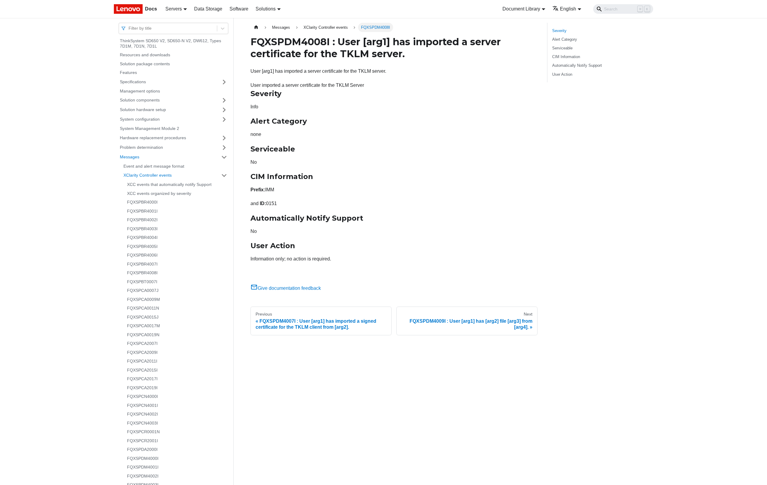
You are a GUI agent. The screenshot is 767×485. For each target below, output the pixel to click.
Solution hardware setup (143, 109)
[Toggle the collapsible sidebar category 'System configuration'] (224, 119)
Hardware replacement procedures (153, 137)
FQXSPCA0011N (143, 308)
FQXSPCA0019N (143, 334)
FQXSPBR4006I (142, 255)
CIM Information (566, 56)
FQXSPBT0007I (142, 281)
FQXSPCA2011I (142, 361)
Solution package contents (145, 63)
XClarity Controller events (147, 175)
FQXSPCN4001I (142, 405)
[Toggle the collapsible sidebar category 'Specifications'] (224, 82)
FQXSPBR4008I (142, 272)
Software (239, 8)
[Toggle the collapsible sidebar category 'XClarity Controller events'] (224, 175)
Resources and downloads (145, 54)
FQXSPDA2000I (142, 449)
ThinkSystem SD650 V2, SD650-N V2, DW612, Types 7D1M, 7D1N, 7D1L (170, 43)
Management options (140, 91)
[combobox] (129, 28)
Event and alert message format (153, 166)
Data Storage (208, 8)
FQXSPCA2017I (142, 378)
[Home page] (256, 27)
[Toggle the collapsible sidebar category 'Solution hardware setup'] (224, 110)
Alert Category (564, 39)
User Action (562, 74)
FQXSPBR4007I (142, 264)
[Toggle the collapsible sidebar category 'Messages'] (224, 157)
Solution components (140, 100)
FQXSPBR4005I (142, 246)
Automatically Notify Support (577, 65)
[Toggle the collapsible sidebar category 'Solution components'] (224, 100)
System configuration (140, 119)
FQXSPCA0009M (143, 299)
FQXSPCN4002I (142, 414)
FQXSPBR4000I (142, 202)
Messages (129, 156)
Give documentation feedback (289, 288)
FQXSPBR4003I (142, 228)
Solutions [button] (266, 8)
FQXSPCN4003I (142, 423)
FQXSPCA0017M (143, 325)
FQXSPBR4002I (142, 219)
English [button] (568, 8)
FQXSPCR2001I (142, 440)
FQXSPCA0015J (142, 317)
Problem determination (141, 147)
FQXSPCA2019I (142, 387)
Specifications (133, 81)
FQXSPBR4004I (142, 237)
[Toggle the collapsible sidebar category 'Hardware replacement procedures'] (224, 138)
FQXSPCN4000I (142, 396)
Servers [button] (173, 8)
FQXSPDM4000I (142, 458)
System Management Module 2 (149, 128)
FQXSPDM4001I (142, 467)
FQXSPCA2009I (142, 352)
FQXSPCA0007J (142, 290)
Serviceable (562, 48)
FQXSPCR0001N (143, 431)
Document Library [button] (521, 8)
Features (128, 72)
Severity (559, 30)
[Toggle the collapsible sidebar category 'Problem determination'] (224, 147)
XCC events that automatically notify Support (169, 184)
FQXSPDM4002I (142, 476)
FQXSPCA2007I (142, 343)
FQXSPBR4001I (142, 211)
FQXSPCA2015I (142, 370)
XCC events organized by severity (159, 193)
